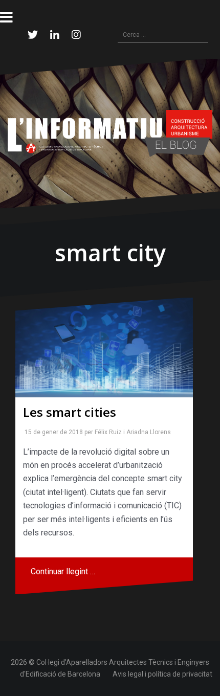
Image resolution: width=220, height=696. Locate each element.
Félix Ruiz (106, 432)
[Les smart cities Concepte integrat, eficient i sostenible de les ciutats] (104, 347)
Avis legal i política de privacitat (162, 674)
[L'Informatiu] (110, 133)
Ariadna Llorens (146, 432)
